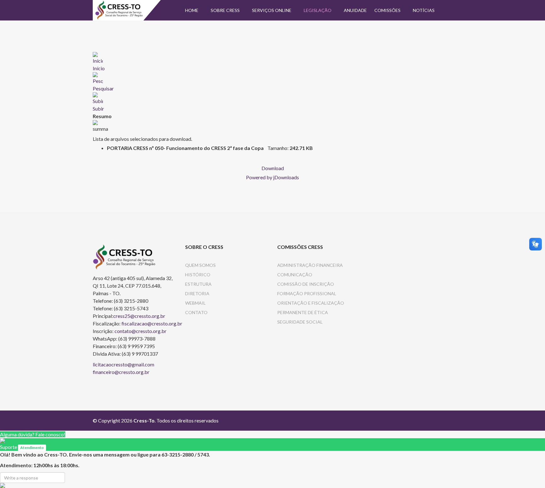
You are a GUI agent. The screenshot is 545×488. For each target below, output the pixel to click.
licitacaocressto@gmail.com (123, 364)
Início (99, 68)
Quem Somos (200, 265)
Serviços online (271, 10)
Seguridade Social (300, 321)
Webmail (195, 303)
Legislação (317, 10)
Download (272, 168)
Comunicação (294, 274)
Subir (98, 109)
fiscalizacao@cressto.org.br (151, 323)
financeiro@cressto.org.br (121, 372)
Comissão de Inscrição (305, 284)
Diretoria (197, 293)
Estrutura (198, 284)
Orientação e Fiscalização (310, 303)
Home (191, 10)
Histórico (197, 274)
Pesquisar (103, 88)
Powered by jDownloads (272, 177)
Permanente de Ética (302, 312)
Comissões (387, 10)
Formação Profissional (306, 293)
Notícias (424, 10)
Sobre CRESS (225, 10)
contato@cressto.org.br (140, 331)
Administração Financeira (310, 265)
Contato (196, 312)
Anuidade (355, 10)
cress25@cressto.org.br (139, 316)
